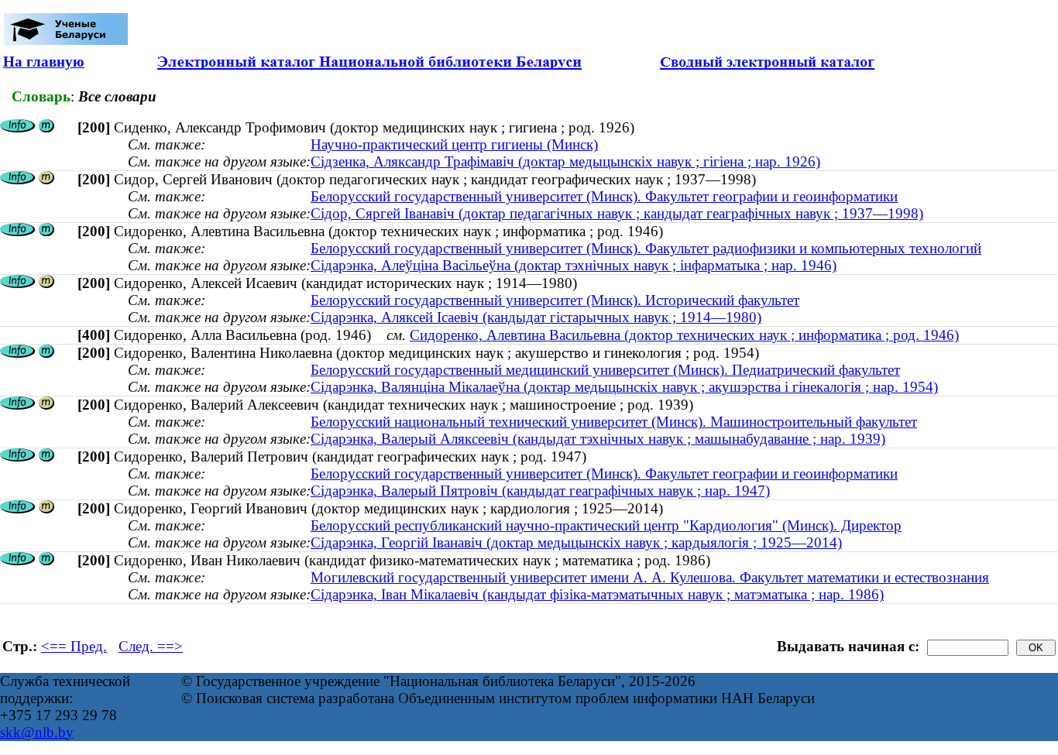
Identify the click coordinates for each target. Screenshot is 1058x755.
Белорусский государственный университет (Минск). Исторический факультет (555, 300)
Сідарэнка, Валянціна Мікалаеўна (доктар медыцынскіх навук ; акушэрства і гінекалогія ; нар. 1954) (624, 387)
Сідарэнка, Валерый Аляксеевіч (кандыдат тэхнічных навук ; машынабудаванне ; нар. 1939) (598, 439)
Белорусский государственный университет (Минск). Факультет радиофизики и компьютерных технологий (646, 248)
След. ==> (151, 646)
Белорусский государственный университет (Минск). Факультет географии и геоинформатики (604, 196)
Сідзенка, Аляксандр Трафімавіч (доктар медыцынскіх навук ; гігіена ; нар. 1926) (565, 161)
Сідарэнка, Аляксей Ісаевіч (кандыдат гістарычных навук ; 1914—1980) (536, 317)
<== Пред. (74, 646)
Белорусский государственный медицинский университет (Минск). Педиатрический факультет (605, 370)
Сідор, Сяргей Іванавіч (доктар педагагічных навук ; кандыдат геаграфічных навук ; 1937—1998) (617, 213)
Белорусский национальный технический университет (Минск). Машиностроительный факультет (614, 422)
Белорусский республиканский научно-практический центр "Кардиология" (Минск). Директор (606, 525)
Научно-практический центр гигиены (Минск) (454, 144)
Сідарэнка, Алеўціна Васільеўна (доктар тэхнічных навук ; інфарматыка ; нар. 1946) (573, 265)
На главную (43, 61)
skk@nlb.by (37, 732)
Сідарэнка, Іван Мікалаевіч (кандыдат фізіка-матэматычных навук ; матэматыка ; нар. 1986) (597, 594)
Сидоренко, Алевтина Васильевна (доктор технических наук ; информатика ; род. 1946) (684, 335)
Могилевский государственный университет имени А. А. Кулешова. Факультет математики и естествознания (650, 577)
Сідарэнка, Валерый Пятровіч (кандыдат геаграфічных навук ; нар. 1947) (540, 490)
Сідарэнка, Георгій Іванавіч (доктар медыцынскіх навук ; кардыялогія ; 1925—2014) (576, 542)
